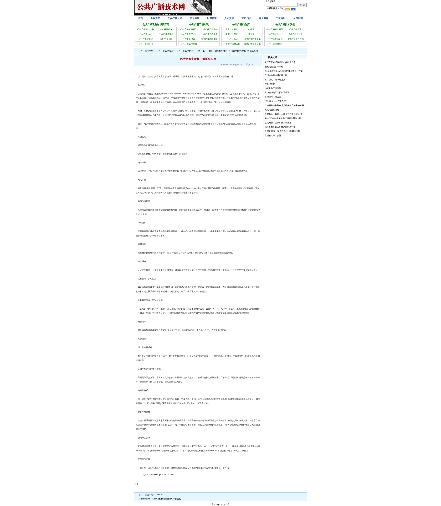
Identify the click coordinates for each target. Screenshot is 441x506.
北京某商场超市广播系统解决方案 (280, 127)
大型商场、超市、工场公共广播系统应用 (283, 114)
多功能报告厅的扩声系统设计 (278, 92)
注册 (273, 1)
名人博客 (263, 18)
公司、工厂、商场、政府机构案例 (211, 51)
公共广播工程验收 (188, 44)
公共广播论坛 (175, 18)
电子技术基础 (231, 29)
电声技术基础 (231, 34)
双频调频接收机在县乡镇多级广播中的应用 (284, 105)
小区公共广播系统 (273, 88)
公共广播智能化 (145, 39)
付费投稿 (298, 18)
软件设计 (252, 34)
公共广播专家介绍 (274, 39)
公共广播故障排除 (209, 39)
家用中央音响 (166, 39)
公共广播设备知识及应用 (156, 24)
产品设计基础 (231, 39)
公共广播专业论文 (274, 34)
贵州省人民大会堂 (273, 135)
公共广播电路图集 (252, 39)
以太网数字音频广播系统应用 (278, 122)
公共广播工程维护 (209, 29)
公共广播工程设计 (188, 34)
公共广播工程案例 (209, 34)
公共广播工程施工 (188, 39)
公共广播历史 (295, 29)
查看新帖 (271, 8)
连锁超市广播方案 (273, 97)
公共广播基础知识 (252, 44)
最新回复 (279, 8)
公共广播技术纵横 (285, 24)
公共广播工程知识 (199, 24)
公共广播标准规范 (274, 29)
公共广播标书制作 (188, 29)
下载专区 (281, 18)
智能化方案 (270, 84)
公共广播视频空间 (274, 44)
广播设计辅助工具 (231, 44)
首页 (140, 18)
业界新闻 (155, 18)
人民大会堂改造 (272, 110)
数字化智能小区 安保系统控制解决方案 (282, 131)
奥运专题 (194, 18)
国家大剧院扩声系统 (274, 67)
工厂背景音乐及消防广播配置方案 (280, 62)
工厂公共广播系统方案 (275, 79)
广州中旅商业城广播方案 (276, 75)
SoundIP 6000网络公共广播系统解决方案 (283, 118)
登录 (268, 1)
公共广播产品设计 (242, 24)
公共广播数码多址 (166, 29)
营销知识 (246, 18)
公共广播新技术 (295, 34)
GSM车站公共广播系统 (275, 101)
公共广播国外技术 (295, 39)
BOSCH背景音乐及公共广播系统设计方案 (284, 71)
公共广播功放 (145, 34)
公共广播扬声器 (166, 34)
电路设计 (252, 29)
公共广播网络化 (145, 44)
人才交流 (229, 18)
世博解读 (212, 18)
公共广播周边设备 (145, 29)
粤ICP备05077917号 (220, 504)
